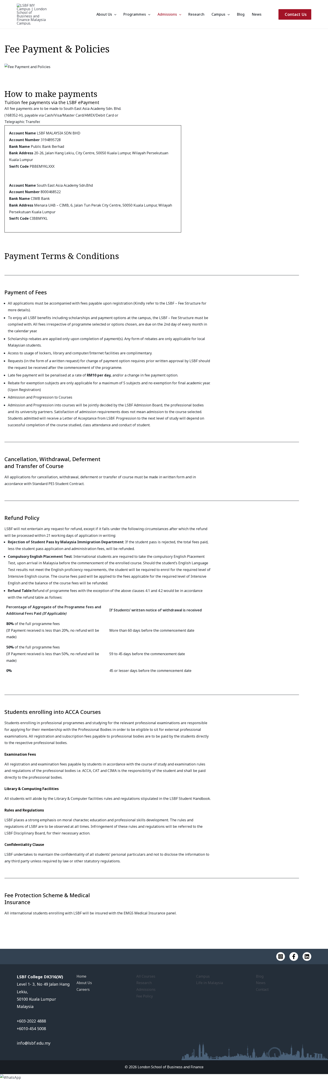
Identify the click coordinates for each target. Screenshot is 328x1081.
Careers (83, 989)
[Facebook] (293, 956)
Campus (218, 14)
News (257, 14)
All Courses (145, 976)
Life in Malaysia (209, 982)
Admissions (167, 14)
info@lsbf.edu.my (33, 1043)
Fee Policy (144, 996)
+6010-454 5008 (31, 1028)
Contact (262, 989)
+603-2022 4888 (32, 1021)
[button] (114, 14)
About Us (104, 14)
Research (196, 14)
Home (81, 976)
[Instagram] (280, 956)
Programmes (134, 14)
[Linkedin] (307, 956)
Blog (241, 14)
